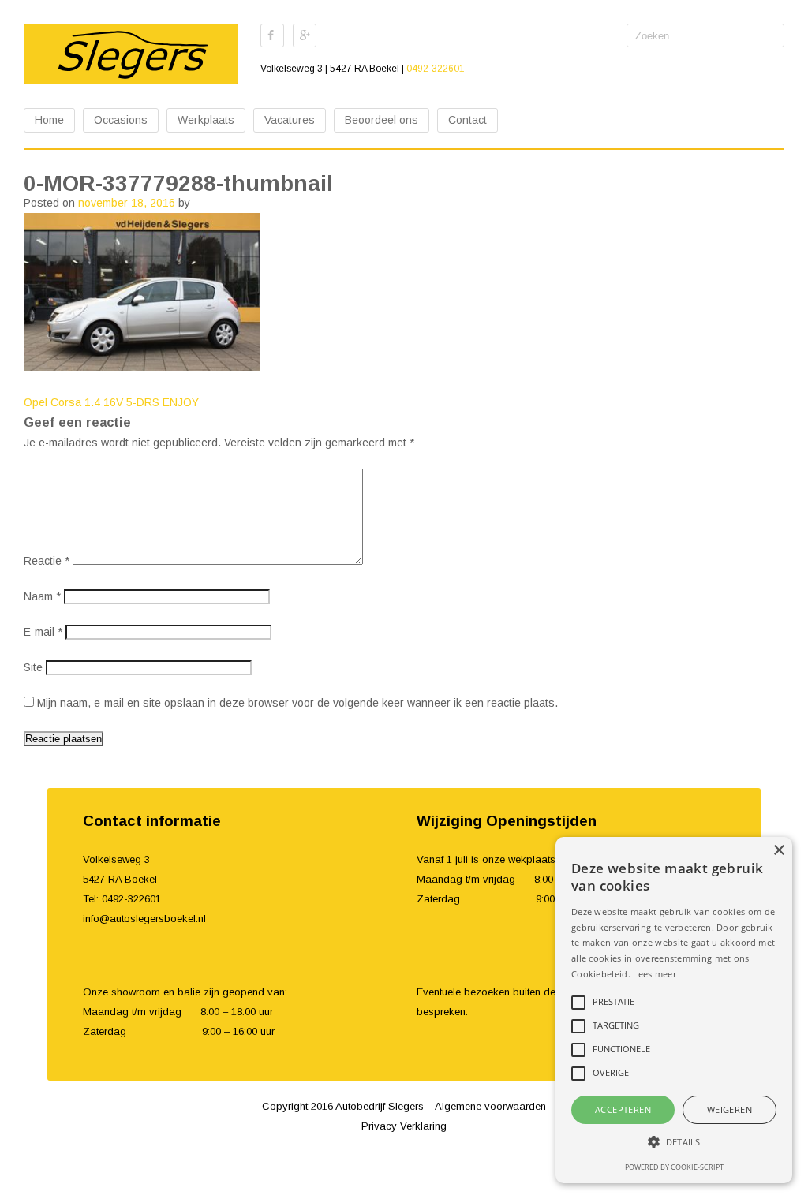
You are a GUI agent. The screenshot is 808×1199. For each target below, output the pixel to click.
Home (49, 120)
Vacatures (289, 120)
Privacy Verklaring (404, 1126)
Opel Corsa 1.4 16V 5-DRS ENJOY (111, 402)
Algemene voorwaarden (490, 1106)
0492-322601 (435, 68)
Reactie (46, 561)
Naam (42, 596)
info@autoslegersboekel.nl (144, 918)
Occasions (121, 120)
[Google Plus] (304, 35)
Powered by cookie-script (674, 1167)
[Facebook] (272, 35)
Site (33, 667)
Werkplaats (206, 120)
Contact (467, 120)
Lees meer (654, 974)
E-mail (43, 632)
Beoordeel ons (381, 120)
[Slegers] (131, 54)
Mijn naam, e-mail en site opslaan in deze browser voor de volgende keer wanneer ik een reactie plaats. (297, 703)
